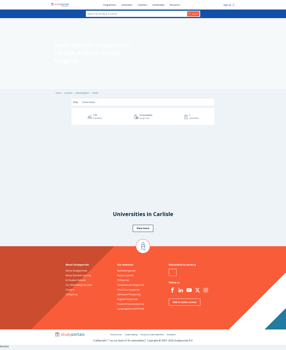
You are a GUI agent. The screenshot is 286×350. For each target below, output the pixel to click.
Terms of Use (116, 334)
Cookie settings (131, 334)
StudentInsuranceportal (130, 304)
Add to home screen (184, 302)
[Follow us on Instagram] (205, 290)
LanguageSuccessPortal (130, 308)
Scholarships (158, 4)
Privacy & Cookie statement (152, 334)
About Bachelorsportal (78, 275)
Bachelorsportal (126, 270)
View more (143, 228)
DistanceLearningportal (130, 285)
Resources (175, 4)
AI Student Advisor (76, 280)
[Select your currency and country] (173, 272)
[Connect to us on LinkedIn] (180, 290)
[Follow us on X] (197, 290)
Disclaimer (171, 334)
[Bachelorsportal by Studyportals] (60, 4)
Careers (70, 289)
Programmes (109, 4)
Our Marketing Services (79, 285)
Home (58, 93)
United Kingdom (82, 93)
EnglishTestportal (127, 299)
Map (75, 102)
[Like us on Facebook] (172, 290)
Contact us (71, 294)
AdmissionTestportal (129, 294)
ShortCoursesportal (128, 289)
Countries (142, 4)
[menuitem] (111, 5)
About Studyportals (76, 270)
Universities (126, 4)
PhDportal (123, 280)
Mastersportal (125, 275)
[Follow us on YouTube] (189, 290)
